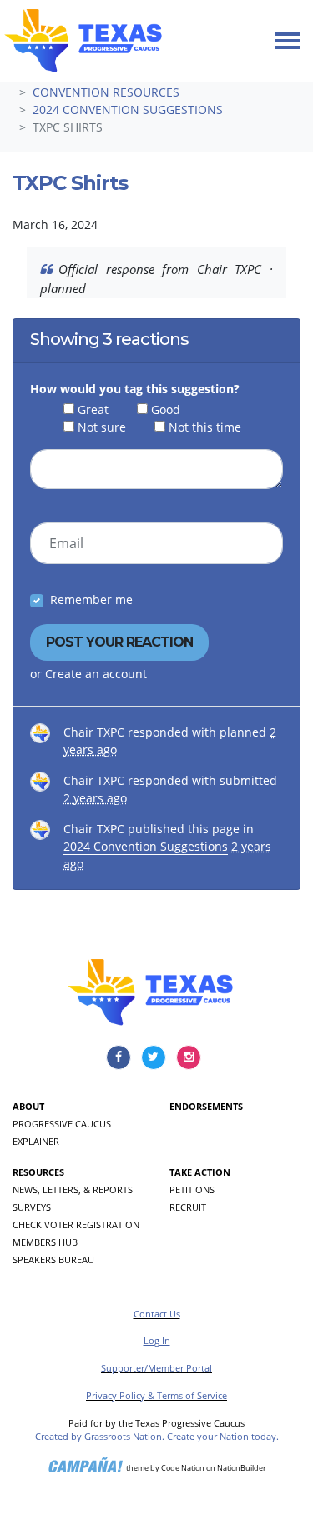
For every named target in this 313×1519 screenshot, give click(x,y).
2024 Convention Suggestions (128, 109)
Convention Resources (106, 92)
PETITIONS (192, 1189)
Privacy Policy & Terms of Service (156, 1395)
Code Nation (182, 1467)
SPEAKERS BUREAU (53, 1259)
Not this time (205, 427)
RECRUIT (187, 1207)
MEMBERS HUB (45, 1242)
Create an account (96, 674)
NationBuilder (241, 1467)
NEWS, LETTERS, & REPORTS (73, 1189)
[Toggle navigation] (287, 40)
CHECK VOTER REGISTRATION (76, 1224)
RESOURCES (38, 1172)
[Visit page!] (120, 1056)
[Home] (83, 40)
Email (66, 543)
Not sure (102, 427)
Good (165, 409)
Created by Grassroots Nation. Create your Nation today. (157, 1436)
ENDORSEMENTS (206, 1106)
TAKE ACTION (199, 1172)
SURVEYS (32, 1207)
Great (93, 409)
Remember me (91, 599)
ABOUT (28, 1106)
